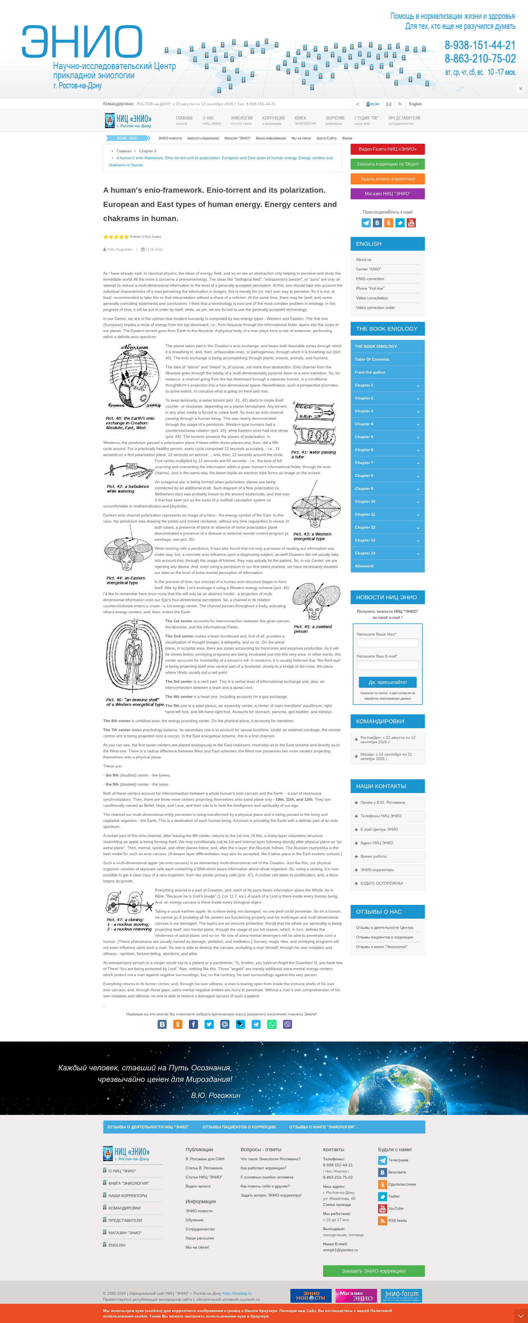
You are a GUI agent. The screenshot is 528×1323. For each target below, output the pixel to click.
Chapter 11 (365, 514)
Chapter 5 (364, 437)
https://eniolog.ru (237, 1293)
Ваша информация (271, 138)
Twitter (393, 1196)
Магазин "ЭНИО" (237, 138)
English (415, 104)
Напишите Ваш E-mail (377, 656)
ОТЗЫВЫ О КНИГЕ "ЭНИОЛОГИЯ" (322, 1127)
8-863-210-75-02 (338, 1177)
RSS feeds (397, 1220)
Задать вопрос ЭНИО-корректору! (271, 1195)
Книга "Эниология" (129, 1183)
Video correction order (375, 307)
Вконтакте (396, 1172)
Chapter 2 (364, 398)
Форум (347, 138)
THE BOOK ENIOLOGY (376, 346)
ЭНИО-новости (170, 138)
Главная (124, 151)
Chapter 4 (364, 424)
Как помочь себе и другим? (265, 1186)
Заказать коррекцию (203, 138)
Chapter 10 (365, 501)
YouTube (395, 1208)
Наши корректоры (128, 1196)
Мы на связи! (197, 1247)
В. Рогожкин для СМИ (205, 1159)
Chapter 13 (365, 540)
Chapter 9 (364, 488)
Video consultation (372, 298)
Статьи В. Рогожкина (204, 1168)
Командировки (125, 1208)
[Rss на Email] (388, 104)
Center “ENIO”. (369, 269)
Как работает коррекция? (263, 1168)
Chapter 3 (147, 151)
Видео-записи (198, 1186)
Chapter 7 (364, 462)
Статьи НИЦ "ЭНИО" (204, 1177)
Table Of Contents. (372, 359)
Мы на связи (301, 138)
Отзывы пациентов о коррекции (384, 937)
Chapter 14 (365, 553)
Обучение (195, 1220)
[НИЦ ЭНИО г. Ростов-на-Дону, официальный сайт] (128, 120)
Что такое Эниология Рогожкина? (271, 1159)
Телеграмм (397, 1160)
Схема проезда (337, 1204)
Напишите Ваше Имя (376, 634)
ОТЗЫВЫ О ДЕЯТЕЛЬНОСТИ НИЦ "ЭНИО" (148, 1127)
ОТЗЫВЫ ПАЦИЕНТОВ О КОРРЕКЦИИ (239, 1127)
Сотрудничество (200, 1229)
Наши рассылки (200, 1238)
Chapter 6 (364, 450)
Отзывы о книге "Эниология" (381, 946)
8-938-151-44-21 (338, 1165)
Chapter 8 (364, 475)
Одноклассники (401, 1184)
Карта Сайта (327, 138)
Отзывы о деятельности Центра (384, 927)
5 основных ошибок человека (267, 1177)
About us (364, 259)
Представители (125, 1220)
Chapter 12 (365, 527)
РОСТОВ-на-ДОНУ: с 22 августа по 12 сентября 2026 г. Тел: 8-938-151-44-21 (206, 104)
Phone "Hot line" (370, 288)
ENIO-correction (370, 279)
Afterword (364, 566)
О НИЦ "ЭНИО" (122, 1171)
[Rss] (401, 104)
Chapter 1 (364, 385)
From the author (370, 372)
